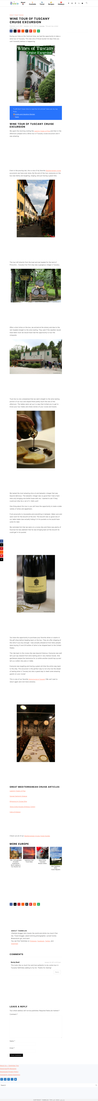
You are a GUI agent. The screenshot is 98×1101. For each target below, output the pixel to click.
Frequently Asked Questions (10, 1075)
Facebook (40, 941)
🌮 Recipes (51, 3)
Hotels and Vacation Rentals (25, 114)
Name (12, 1041)
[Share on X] (15, 31)
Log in (62, 1100)
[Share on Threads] (1, 559)
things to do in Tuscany (37, 679)
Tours (17, 117)
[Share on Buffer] (26, 31)
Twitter (47, 941)
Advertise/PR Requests (8, 1068)
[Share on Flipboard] (30, 31)
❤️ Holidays (61, 3)
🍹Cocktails (32, 3)
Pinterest (33, 941)
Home (11, 15)
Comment (14, 1014)
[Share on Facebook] (11, 31)
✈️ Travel (42, 3)
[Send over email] (38, 31)
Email (12, 1048)
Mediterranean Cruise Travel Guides (37, 836)
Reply (57, 972)
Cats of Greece (15, 812)
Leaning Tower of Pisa (42, 131)
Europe (21, 15)
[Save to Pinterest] (19, 31)
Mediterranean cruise (53, 170)
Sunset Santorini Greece (18, 796)
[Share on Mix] (34, 31)
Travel (16, 15)
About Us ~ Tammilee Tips (9, 1065)
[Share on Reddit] (22, 31)
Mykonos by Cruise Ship (18, 801)
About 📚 (23, 3)
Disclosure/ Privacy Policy (9, 1072)
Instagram (14, 943)
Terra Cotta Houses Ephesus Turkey (22, 807)
